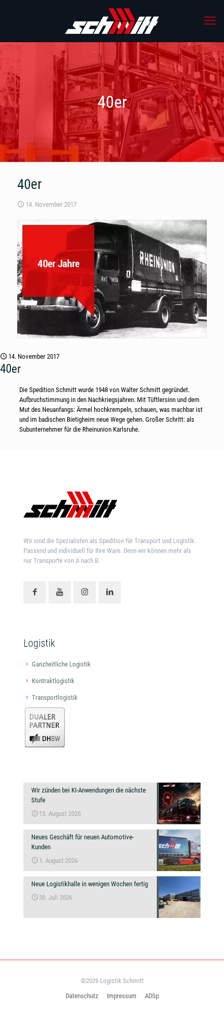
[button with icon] (34, 592)
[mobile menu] (210, 21)
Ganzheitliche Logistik (61, 664)
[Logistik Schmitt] (112, 20)
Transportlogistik (55, 697)
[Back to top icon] (203, 1011)
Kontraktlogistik (53, 681)
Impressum (121, 996)
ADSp (152, 996)
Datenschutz (82, 996)
